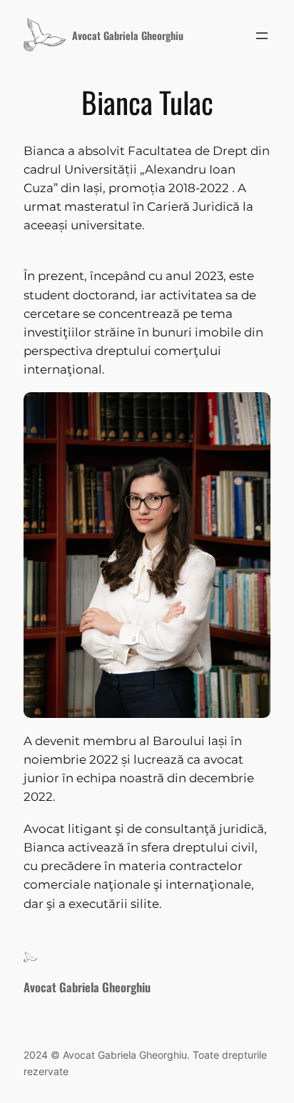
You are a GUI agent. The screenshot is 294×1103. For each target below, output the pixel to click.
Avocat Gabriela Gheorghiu (127, 35)
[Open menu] (261, 35)
